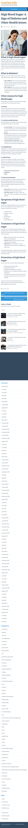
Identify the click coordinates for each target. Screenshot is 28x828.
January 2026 (5, 404)
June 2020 (4, 578)
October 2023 (5, 469)
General (4, 693)
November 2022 (5, 490)
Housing (4, 705)
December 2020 (5, 560)
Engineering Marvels (6, 669)
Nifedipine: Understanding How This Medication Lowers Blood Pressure (15, 298)
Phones (4, 745)
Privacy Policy (5, 818)
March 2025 (4, 420)
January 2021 (5, 557)
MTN (3, 727)
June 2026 (4, 392)
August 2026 (5, 386)
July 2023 (4, 475)
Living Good (4, 724)
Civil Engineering (6, 638)
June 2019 (4, 597)
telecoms (4, 785)
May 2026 (4, 395)
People (3, 739)
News (3, 730)
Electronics (4, 666)
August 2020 (5, 572)
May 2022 (4, 508)
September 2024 (6, 438)
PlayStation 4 (5, 754)
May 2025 (4, 417)
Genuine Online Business (7, 696)
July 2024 (4, 444)
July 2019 (4, 594)
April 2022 (4, 511)
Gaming (4, 690)
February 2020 (5, 585)
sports (3, 782)
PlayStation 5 (5, 757)
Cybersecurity (5, 647)
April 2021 (4, 548)
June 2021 (4, 542)
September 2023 (6, 472)
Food (3, 684)
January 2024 (5, 462)
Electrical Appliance (6, 659)
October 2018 (5, 609)
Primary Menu (14, 9)
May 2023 (4, 478)
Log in (3, 798)
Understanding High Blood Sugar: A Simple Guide (13, 293)
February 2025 (5, 423)
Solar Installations (6, 779)
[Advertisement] (14, 366)
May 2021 (4, 545)
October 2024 (5, 435)
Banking (4, 632)
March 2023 (4, 481)
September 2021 (6, 533)
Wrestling (4, 791)
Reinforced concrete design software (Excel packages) (14, 769)
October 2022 (5, 493)
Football (4, 687)
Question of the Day (6, 763)
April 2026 (4, 398)
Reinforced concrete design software (10, 766)
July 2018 (4, 615)
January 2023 (5, 487)
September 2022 (6, 496)
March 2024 (4, 456)
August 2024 (5, 441)
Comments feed (5, 805)
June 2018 (4, 618)
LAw (3, 714)
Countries (4, 644)
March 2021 (4, 551)
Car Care (4, 635)
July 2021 (4, 539)
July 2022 (4, 502)
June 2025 (4, 414)
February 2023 (5, 484)
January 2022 (5, 520)
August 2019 (5, 591)
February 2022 (5, 517)
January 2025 (5, 426)
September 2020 (6, 569)
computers (4, 641)
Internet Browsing (6, 711)
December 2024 (5, 429)
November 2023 (5, 465)
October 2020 (5, 566)
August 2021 (5, 536)
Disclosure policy (6, 815)
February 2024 (5, 459)
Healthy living (5, 288)
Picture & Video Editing (7, 748)
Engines (4, 672)
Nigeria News (5, 736)
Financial (4, 678)
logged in (9, 306)
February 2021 (5, 554)
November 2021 (5, 527)
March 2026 (4, 401)
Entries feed (5, 802)
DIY (2, 653)
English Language (6, 675)
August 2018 (5, 612)
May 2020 (4, 582)
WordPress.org (5, 808)
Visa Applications (6, 788)
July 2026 (4, 389)
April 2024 (4, 453)
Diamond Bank (5, 650)
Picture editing (5, 751)
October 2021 (5, 530)
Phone (3, 742)
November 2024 (5, 432)
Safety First (4, 772)
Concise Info (9, 2)
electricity (4, 663)
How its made (5, 708)
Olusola (14, 26)
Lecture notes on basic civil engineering (11, 718)
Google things (5, 699)
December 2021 (5, 524)
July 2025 (4, 410)
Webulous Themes (5, 826)
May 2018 (4, 621)
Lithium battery (5, 721)
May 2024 (4, 450)
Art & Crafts (4, 629)
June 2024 (4, 447)
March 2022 (4, 514)
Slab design (4, 776)
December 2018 (5, 606)
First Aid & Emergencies (7, 681)
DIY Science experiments (7, 656)
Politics (4, 760)
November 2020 (5, 563)
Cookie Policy (5, 812)
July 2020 (4, 575)
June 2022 (4, 505)
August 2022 (5, 499)
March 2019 (4, 603)
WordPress (12, 824)
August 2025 (5, 407)
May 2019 (4, 600)
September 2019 (6, 588)
